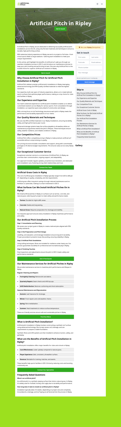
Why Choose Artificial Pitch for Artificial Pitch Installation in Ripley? (88, 94)
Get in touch (60, 29)
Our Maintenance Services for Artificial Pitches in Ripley (87, 125)
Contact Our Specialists (45, 370)
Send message (90, 82)
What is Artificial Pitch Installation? (88, 129)
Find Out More (46, 317)
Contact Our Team (45, 167)
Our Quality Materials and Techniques (89, 101)
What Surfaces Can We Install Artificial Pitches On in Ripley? (89, 114)
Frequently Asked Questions (86, 137)
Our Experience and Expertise (87, 98)
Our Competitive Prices (84, 104)
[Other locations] (97, 4)
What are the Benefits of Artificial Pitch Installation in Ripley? (88, 133)
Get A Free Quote (46, 259)
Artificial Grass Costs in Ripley (87, 110)
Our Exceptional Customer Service (88, 107)
